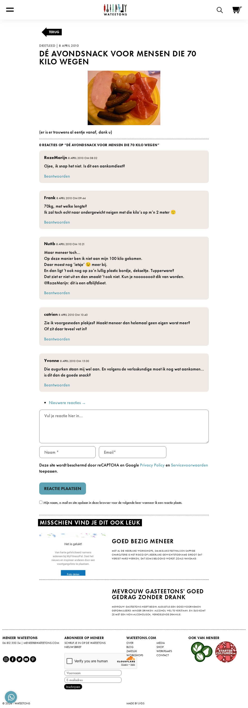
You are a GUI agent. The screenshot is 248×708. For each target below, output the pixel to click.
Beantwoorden (57, 176)
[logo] (115, 10)
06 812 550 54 (11, 643)
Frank (49, 197)
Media (160, 643)
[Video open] (221, 10)
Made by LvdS (135, 703)
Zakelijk (131, 651)
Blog (129, 647)
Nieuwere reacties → (67, 402)
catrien (51, 314)
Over (129, 643)
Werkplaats (164, 651)
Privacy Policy (152, 465)
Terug (54, 32)
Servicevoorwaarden (189, 465)
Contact (162, 655)
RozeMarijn (55, 157)
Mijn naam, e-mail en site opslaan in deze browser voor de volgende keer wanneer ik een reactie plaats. (112, 502)
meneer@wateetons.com (41, 643)
